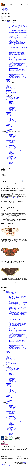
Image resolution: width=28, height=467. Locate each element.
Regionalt (11, 141)
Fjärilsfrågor (11, 126)
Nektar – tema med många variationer (17, 63)
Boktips (10, 151)
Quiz (7, 132)
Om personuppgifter (16, 465)
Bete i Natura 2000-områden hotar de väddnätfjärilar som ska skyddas (17, 61)
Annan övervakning (10, 140)
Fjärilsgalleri (8, 130)
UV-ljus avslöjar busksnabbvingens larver (18, 42)
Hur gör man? (9, 99)
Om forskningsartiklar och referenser (16, 25)
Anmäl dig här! (9, 80)
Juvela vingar (11, 137)
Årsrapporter (8, 87)
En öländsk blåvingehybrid (14, 29)
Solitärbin (11, 162)
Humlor (10, 161)
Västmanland (11, 120)
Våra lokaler (8, 112)
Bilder (10, 128)
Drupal (24, 462)
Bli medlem (5, 10)
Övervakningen (11, 95)
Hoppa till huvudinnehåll (6, 1)
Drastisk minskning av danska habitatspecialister (15, 50)
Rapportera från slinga (13, 98)
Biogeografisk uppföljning (11, 88)
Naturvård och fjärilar (10, 146)
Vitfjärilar (11, 134)
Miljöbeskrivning (12, 106)
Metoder (10, 102)
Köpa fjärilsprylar (12, 154)
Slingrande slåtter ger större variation (16, 27)
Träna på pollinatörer (10, 158)
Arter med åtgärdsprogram (14, 148)
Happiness (3, 464)
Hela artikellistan (12, 24)
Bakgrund (8, 84)
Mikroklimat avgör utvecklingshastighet (17, 59)
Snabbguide (11, 103)
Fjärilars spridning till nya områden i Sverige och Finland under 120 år (17, 54)
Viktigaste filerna (12, 107)
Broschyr (11, 101)
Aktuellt (9, 20)
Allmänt (10, 129)
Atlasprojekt (11, 145)
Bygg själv (11, 156)
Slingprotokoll (12, 108)
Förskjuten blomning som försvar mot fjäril (18, 37)
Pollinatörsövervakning (11, 157)
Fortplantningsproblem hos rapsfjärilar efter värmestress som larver (18, 33)
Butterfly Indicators (13, 92)
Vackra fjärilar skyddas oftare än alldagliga (18, 77)
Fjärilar (10, 163)
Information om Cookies (6, 465)
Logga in (5, 8)
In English (5, 9)
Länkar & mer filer (13, 110)
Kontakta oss (9, 93)
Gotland (10, 115)
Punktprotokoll (12, 109)
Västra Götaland (12, 121)
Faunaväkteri (11, 142)
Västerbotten (11, 119)
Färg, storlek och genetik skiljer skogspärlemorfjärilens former (15, 40)
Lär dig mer (11, 131)
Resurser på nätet (12, 152)
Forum (10, 123)
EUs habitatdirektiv (13, 147)
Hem (2, 165)
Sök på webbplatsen (5, 16)
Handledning (11, 104)
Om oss (9, 82)
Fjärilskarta (8, 113)
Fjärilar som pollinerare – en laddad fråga (17, 38)
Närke (10, 118)
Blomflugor (11, 159)
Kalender (8, 79)
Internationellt (12, 143)
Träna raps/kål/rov (12, 135)
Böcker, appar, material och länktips (13, 150)
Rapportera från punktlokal (14, 97)
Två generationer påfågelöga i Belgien (17, 76)
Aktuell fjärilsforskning (11, 22)
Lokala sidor (8, 114)
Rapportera (8, 96)
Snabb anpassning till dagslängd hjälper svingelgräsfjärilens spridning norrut (17, 65)
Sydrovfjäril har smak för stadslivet (16, 43)
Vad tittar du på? (12, 73)
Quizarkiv (11, 139)
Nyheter (7, 21)
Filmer (7, 86)
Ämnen (7, 125)
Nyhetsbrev (8, 90)
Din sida (8, 81)
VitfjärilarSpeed (12, 136)
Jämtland (11, 117)
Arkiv (2, 205)
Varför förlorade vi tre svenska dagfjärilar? (18, 26)
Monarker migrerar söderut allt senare (17, 69)
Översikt (8, 124)
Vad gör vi (8, 85)
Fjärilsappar (11, 153)
